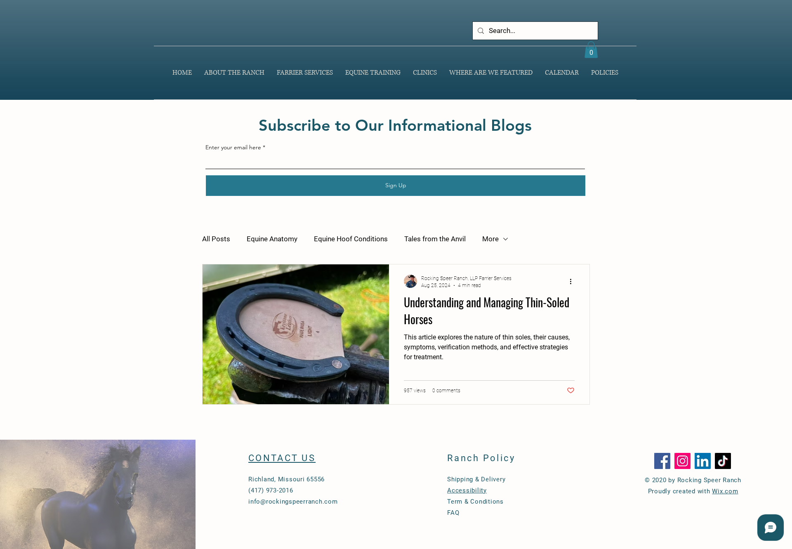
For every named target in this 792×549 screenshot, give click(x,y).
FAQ (453, 512)
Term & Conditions (475, 501)
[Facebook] (662, 461)
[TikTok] (723, 461)
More (490, 239)
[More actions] (573, 281)
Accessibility (467, 490)
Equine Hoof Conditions (351, 239)
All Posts (216, 239)
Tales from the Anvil (435, 239)
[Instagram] (682, 461)
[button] (591, 49)
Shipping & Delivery (476, 479)
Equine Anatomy (272, 239)
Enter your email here (233, 147)
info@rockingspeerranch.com (293, 501)
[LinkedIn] (703, 461)
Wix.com (725, 491)
